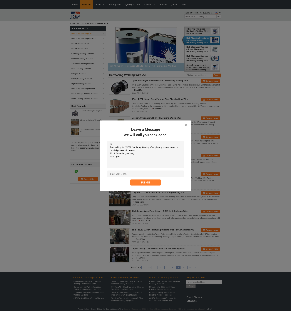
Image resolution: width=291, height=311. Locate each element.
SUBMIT (146, 182)
